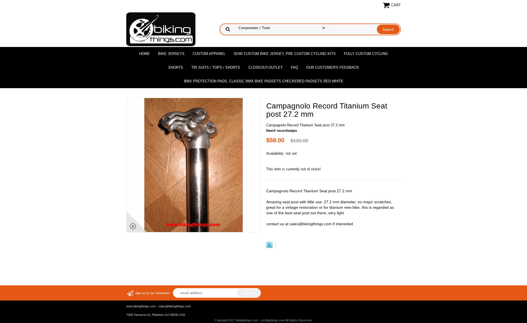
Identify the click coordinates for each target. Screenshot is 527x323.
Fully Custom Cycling (366, 54)
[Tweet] (269, 247)
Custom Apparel (209, 54)
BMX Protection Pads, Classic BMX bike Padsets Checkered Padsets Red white (263, 81)
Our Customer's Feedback (332, 67)
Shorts (175, 67)
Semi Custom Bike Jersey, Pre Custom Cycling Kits (285, 54)
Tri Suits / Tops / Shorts (215, 67)
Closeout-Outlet (265, 67)
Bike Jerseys (171, 54)
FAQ (294, 67)
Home (144, 54)
